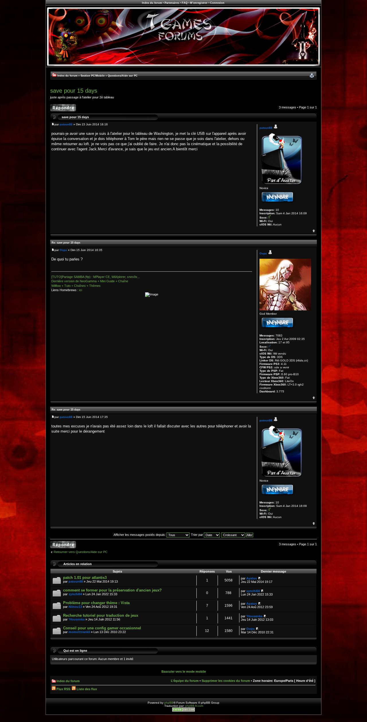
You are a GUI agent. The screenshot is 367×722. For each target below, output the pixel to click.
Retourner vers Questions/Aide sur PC (81, 552)
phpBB (168, 702)
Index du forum (152, 2)
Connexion (217, 2)
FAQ (185, 2)
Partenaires (172, 2)
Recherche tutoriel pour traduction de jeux (100, 615)
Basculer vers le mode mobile (183, 671)
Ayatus (251, 578)
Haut (313, 230)
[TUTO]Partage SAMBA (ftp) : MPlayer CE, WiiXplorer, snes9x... (95, 277)
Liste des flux (86, 689)
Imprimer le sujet (312, 75)
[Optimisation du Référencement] (183, 710)
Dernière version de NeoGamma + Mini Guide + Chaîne (89, 281)
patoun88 (66, 124)
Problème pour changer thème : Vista (96, 603)
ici (80, 290)
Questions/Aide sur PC (123, 75)
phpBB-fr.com (194, 705)
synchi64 (75, 594)
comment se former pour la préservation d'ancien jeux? (112, 590)
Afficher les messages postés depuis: (140, 534)
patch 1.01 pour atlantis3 (85, 577)
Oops (63, 250)
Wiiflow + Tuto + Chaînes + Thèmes (76, 285)
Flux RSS (63, 689)
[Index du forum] (183, 66)
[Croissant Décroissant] (237, 534)
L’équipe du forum (185, 680)
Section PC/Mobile (93, 75)
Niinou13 (75, 606)
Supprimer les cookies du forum (226, 680)
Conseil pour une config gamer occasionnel (102, 628)
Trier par (197, 534)
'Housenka (77, 619)
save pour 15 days (73, 90)
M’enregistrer (199, 2)
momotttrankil (79, 632)
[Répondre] (63, 107)
